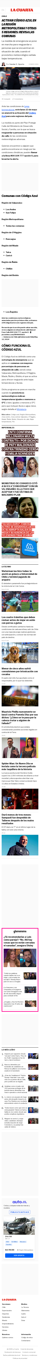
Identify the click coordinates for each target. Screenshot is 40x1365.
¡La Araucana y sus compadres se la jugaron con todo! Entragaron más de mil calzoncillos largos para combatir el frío (13, 991)
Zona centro (6, 417)
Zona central (15, 417)
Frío (13, 421)
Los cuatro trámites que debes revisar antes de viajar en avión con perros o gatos (18, 620)
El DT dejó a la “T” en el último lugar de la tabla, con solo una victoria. (18, 828)
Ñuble (9, 419)
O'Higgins (31, 417)
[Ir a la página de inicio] (22, 10)
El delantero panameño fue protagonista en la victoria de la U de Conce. (19, 584)
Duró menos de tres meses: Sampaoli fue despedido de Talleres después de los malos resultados (18, 819)
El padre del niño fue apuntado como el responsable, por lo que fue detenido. (18, 679)
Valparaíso (24, 417)
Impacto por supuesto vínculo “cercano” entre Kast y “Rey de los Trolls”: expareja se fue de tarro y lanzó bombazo (15, 1057)
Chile (4, 16)
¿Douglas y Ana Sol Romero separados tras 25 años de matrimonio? (13, 1004)
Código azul (15, 414)
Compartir (7, 99)
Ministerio (21, 409)
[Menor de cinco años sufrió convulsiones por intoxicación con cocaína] (20, 696)
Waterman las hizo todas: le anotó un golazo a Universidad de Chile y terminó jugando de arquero (19, 575)
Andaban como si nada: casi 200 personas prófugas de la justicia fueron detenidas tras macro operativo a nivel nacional (16, 1089)
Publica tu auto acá (19, 1212)
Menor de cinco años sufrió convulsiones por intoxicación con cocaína (20, 671)
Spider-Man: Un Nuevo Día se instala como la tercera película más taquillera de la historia (19, 766)
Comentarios (18, 99)
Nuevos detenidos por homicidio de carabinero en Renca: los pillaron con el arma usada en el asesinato (15, 1068)
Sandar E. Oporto (16, 64)
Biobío (14, 419)
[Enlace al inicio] (20, 932)
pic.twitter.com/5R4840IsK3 (13, 334)
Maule (4, 419)
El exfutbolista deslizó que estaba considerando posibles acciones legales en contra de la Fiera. (19, 730)
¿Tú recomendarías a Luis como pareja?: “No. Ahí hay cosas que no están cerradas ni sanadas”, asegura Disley (19, 941)
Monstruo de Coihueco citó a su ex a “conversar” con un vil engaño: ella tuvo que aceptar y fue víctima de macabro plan (20, 489)
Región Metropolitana (27, 414)
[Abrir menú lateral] (3, 10)
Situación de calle (23, 419)
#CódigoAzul (8, 323)
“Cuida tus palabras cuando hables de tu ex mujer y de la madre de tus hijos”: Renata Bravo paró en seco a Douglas (12, 977)
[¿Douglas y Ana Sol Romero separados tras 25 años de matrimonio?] (30, 1004)
